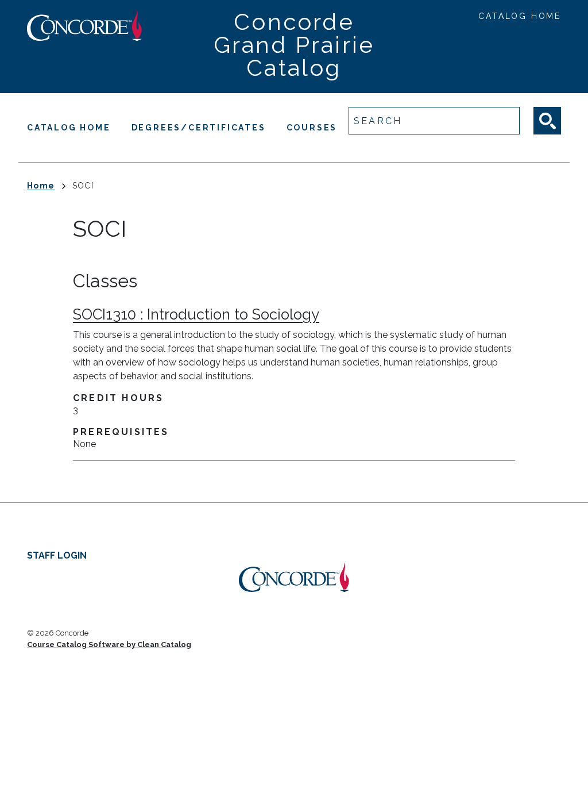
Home (41, 185)
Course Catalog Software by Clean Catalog (109, 644)
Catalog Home (519, 16)
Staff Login (57, 555)
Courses (312, 127)
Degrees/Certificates (198, 127)
